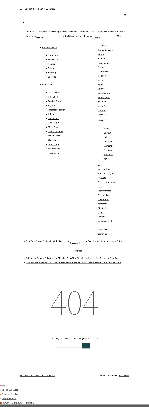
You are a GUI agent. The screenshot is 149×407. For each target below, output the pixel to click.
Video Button (104, 93)
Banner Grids (104, 97)
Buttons (101, 67)
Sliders (101, 54)
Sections (102, 45)
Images (101, 80)
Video (100, 84)
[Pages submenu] (106, 119)
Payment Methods (101, 241)
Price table (102, 230)
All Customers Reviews (44, 32)
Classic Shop (54, 92)
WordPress (124, 375)
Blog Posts (102, 76)
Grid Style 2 (53, 118)
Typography (103, 63)
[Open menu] (125, 15)
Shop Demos (48, 84)
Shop (74, 258)
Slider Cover (53, 140)
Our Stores (108, 150)
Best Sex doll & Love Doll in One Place (37, 9)
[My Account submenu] (83, 242)
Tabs (100, 186)
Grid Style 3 (53, 123)
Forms (100, 212)
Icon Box (102, 102)
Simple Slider (54, 136)
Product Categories (107, 173)
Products (102, 178)
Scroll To (102, 115)
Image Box (102, 106)
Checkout (111, 32)
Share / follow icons (107, 182)
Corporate (53, 55)
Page (90, 241)
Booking (52, 72)
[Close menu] (23, 23)
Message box (104, 169)
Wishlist (78, 251)
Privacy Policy (116, 241)
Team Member (104, 191)
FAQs (118, 36)
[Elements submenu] (103, 37)
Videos (66, 262)
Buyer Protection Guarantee (86, 32)
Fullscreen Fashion (56, 110)
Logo (100, 225)
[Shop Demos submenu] (57, 83)
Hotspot (101, 217)
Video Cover (53, 153)
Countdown (103, 199)
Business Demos (49, 47)
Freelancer (53, 59)
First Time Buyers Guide (37, 241)
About (106, 128)
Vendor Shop (54, 149)
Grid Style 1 (53, 114)
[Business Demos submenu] (60, 46)
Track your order (55, 262)
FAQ (105, 137)
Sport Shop (53, 144)
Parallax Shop (54, 101)
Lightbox (102, 110)
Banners (101, 58)
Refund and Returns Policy (38, 258)
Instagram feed (105, 221)
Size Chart (108, 154)
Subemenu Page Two (109, 258)
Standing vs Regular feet (88, 258)
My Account (74, 243)
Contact (107, 133)
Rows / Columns (105, 50)
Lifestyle (52, 77)
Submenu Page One (35, 262)
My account (63, 241)
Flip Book (102, 208)
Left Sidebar (109, 141)
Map (100, 165)
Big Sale (51, 105)
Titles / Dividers (105, 71)
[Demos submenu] (46, 37)
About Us (30, 32)
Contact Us (31, 36)
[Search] (86, 345)
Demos (39, 38)
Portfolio (108, 159)
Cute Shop (53, 97)
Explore (51, 68)
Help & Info (53, 241)
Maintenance (110, 146)
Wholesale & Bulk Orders (80, 262)
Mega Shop (53, 127)
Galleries (101, 89)
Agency (51, 64)
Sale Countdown (55, 131)
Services (54, 258)
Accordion (102, 204)
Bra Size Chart (66, 32)
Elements (96, 38)
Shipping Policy (65, 258)
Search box (103, 234)
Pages (100, 121)
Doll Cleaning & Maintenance (78, 36)
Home (94, 262)
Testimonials (103, 195)
